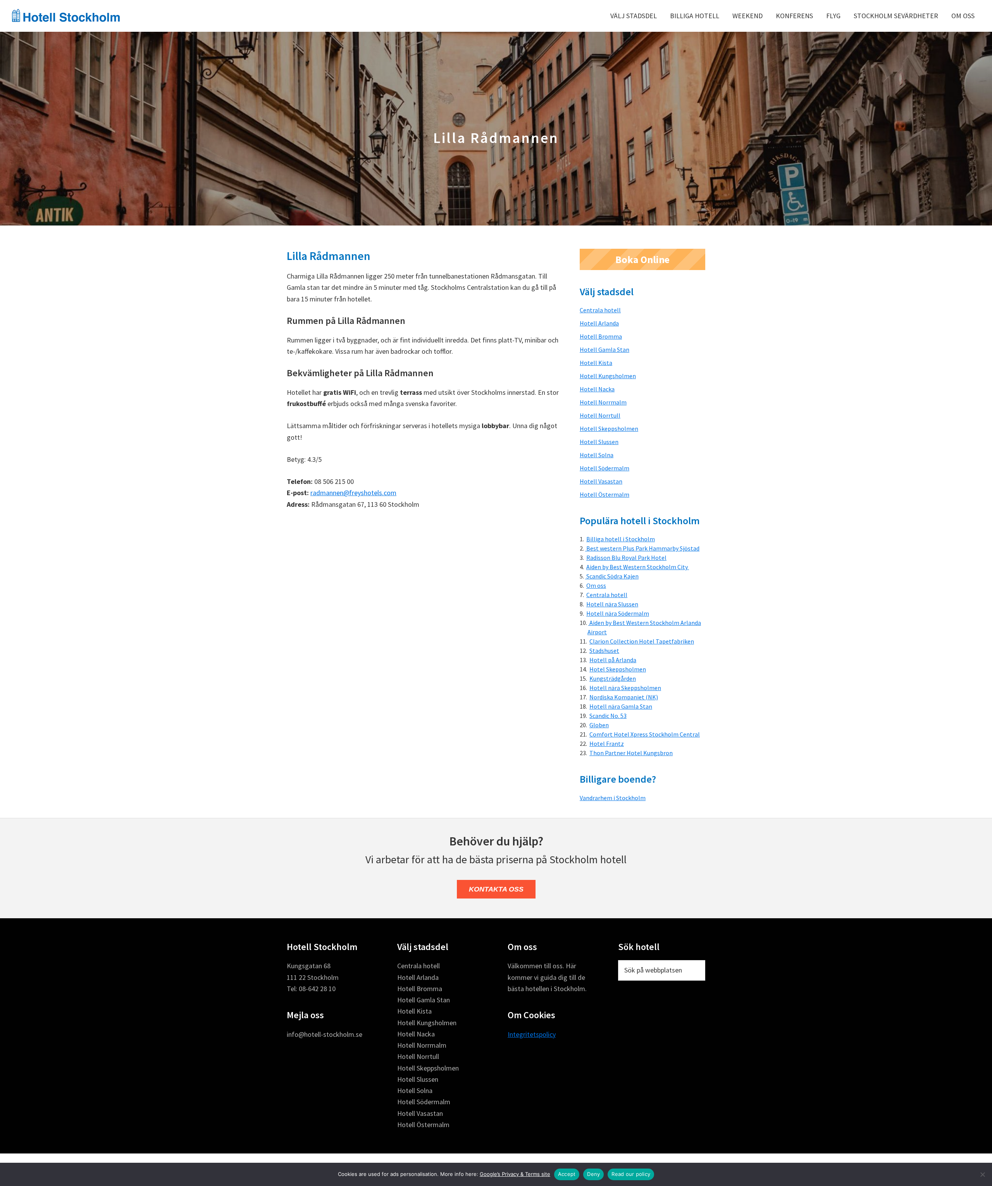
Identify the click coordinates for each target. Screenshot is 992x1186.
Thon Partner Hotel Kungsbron (631, 753)
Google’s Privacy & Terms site (515, 1174)
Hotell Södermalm (604, 468)
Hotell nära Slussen (612, 604)
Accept (567, 1174)
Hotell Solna (596, 455)
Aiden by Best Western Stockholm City (637, 567)
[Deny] (982, 1174)
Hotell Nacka (597, 389)
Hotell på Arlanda (612, 660)
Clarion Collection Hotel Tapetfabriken (641, 641)
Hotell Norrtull (600, 415)
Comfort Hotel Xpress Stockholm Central (644, 734)
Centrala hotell (600, 310)
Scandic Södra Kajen (612, 576)
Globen (599, 725)
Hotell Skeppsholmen (609, 428)
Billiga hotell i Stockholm (620, 539)
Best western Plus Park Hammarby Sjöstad (642, 548)
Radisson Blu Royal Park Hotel (626, 557)
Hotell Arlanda (599, 323)
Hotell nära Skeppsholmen (625, 688)
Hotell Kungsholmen (608, 376)
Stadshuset (604, 650)
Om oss (596, 585)
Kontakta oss (496, 889)
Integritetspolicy (532, 1034)
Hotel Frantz (606, 743)
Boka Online (642, 259)
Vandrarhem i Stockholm (613, 798)
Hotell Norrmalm (603, 402)
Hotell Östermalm (604, 494)
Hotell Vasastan (601, 481)
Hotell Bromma (601, 336)
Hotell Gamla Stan (604, 349)
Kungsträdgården (612, 678)
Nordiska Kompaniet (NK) (623, 697)
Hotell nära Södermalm (617, 613)
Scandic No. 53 (608, 716)
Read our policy (630, 1174)
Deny (593, 1174)
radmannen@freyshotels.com (353, 492)
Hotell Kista (596, 363)
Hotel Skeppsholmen (617, 669)
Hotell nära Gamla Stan (620, 706)
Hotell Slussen (599, 442)
